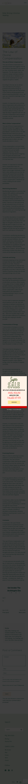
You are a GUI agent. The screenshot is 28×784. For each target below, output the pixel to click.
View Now (14, 402)
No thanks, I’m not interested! (14, 409)
